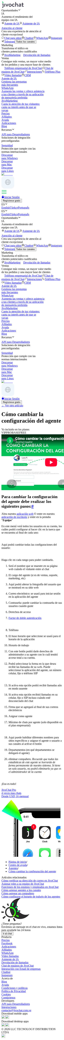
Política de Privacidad (13, 991)
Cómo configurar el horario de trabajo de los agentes (30, 896)
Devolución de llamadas (36, 55)
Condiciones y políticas (14, 987)
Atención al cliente (11, 28)
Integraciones (34, 71)
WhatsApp (42, 38)
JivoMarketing (12, 55)
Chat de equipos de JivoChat (17, 965)
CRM (27, 75)
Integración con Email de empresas (21, 968)
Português (23, 207)
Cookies (6, 994)
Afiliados (6, 116)
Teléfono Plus (52, 71)
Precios (5, 113)
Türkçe (14, 207)
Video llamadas (13, 75)
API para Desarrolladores (15, 1003)
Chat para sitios (13, 38)
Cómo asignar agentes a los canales (21, 890)
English (5, 207)
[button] (32, 10)
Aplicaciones (8, 123)
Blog (4, 126)
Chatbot (28, 38)
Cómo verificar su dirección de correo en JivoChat (29, 880)
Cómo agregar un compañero (17, 893)
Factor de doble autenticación (25, 617)
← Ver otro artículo (12, 405)
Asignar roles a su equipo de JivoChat (22, 883)
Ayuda (5, 119)
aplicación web (25, 513)
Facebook (6, 943)
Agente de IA (12, 23)
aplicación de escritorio (14, 516)
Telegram (9, 41)
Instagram (56, 38)
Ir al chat (7, 933)
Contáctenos (8, 997)
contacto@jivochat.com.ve (16, 1010)
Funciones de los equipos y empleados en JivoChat (29, 886)
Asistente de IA (31, 23)
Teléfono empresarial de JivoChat (23, 68)
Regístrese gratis (11, 200)
